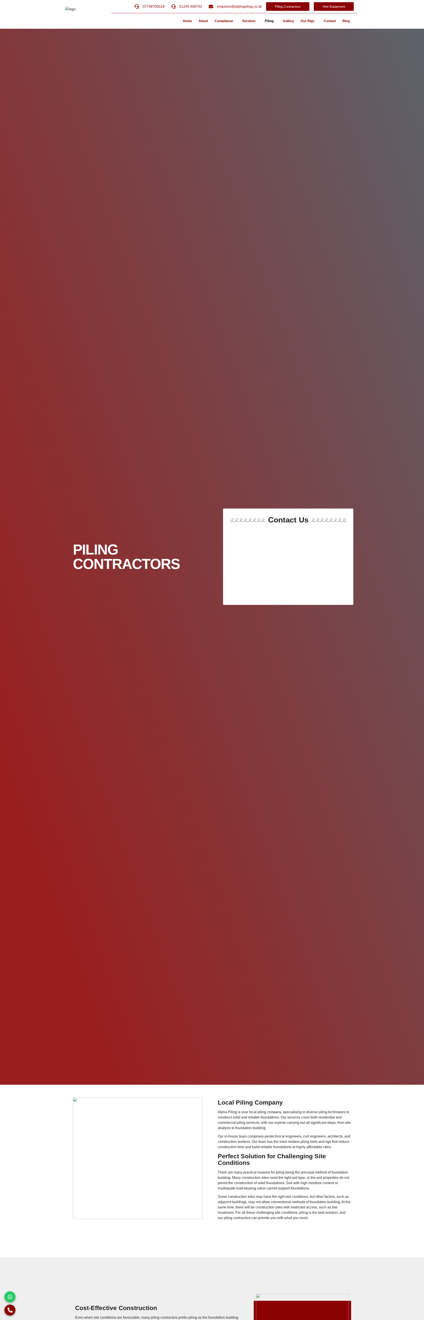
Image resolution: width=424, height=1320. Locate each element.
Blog (346, 21)
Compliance (224, 21)
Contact (330, 21)
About (203, 21)
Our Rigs (307, 21)
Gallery (288, 21)
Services (249, 21)
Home (187, 21)
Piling (269, 21)
